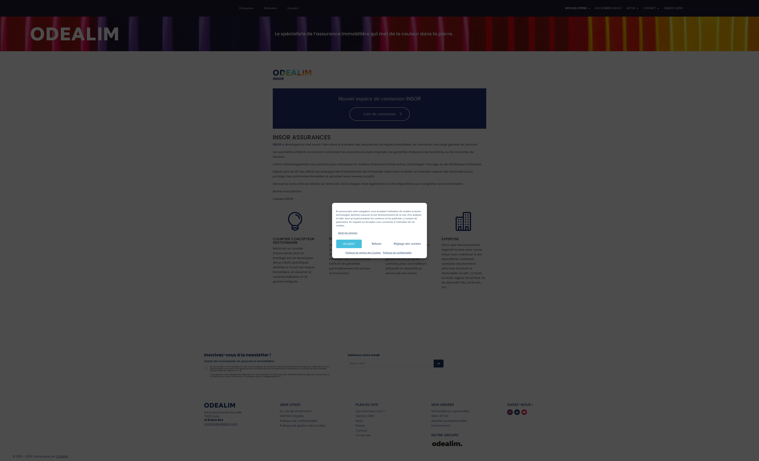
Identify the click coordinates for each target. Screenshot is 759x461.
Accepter (349, 244)
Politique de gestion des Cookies (363, 252)
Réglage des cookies (407, 244)
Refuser (376, 244)
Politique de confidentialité (397, 252)
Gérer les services (347, 232)
